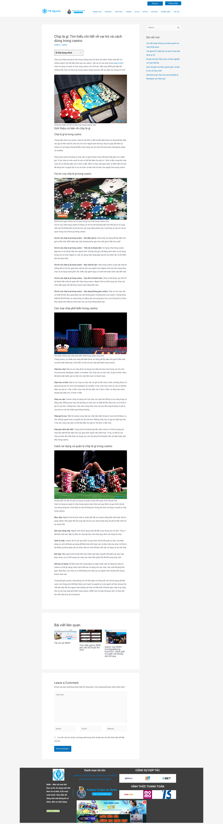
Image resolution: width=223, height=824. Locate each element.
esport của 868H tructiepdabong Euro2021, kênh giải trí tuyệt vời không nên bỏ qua (115, 651)
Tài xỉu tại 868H (62, 642)
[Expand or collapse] (80, 52)
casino (64, 45)
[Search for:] (163, 27)
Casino (57, 45)
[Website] (116, 729)
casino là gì (118, 63)
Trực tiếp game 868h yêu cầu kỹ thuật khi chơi (90, 647)
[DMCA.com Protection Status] (53, 811)
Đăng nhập (173, 3)
